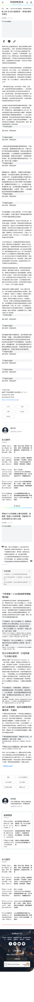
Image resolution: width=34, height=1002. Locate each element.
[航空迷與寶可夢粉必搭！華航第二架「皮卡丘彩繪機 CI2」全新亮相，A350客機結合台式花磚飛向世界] (9, 824)
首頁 (3, 8)
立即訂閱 (17, 959)
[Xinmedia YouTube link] (19, 944)
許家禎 (4, 522)
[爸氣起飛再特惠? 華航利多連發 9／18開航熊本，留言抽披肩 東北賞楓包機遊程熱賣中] (9, 834)
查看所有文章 (15, 431)
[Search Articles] (27, 3)
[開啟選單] (2, 2)
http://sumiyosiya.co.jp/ (10, 399)
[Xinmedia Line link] (23, 944)
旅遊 (7, 8)
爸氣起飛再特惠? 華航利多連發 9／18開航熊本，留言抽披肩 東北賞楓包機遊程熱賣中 (22, 833)
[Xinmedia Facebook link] (10, 944)
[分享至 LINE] (9, 41)
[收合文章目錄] (29, 571)
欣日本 (4, 18)
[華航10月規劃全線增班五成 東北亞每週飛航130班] (9, 843)
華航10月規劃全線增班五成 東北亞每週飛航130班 (22, 842)
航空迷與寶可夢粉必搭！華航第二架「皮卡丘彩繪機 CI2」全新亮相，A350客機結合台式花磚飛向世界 (22, 823)
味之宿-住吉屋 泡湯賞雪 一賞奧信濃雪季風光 (21, 8)
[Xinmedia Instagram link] (15, 944)
